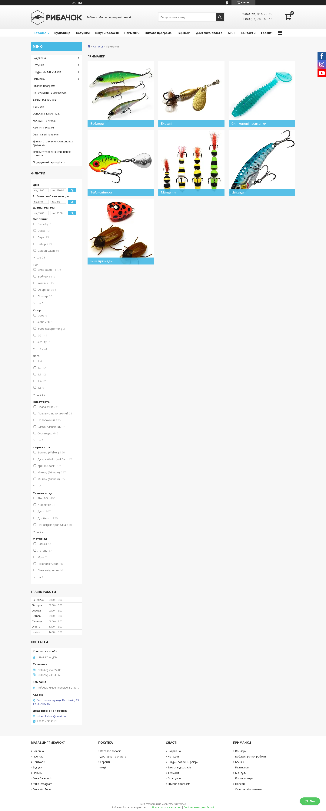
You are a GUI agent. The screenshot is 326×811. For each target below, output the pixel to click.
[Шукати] (220, 17)
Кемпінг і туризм (43, 127)
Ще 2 (40, 440)
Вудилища (62, 33)
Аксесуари (174, 778)
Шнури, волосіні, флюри (183, 762)
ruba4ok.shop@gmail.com (52, 716)
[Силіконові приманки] (262, 94)
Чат (312, 801)
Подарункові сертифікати (49, 162)
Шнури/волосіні (107, 33)
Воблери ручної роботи (250, 756)
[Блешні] (191, 94)
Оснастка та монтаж (46, 113)
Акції (231, 33)
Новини (37, 773)
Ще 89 (40, 394)
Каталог (40, 33)
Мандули (240, 773)
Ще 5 (40, 303)
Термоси (183, 33)
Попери (240, 784)
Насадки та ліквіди (44, 120)
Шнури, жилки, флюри (47, 72)
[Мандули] (191, 163)
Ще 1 (40, 577)
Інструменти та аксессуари (50, 92)
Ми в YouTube (42, 789)
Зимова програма (158, 33)
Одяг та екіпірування (46, 134)
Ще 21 (40, 257)
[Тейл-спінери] (121, 163)
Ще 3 (40, 485)
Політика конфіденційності (199, 807)
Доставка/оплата (209, 33)
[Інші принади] (121, 231)
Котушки (83, 33)
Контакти (248, 33)
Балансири (242, 767)
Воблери (240, 751)
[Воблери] (121, 94)
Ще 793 (41, 348)
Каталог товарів (110, 751)
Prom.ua (181, 804)
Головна (38, 751)
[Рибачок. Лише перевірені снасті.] (56, 17)
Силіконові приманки (248, 789)
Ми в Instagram (42, 784)
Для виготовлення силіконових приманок (53, 143)
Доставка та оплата (113, 756)
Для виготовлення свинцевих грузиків (52, 153)
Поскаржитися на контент (166, 807)
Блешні (239, 762)
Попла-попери (244, 778)
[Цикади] (262, 163)
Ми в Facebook (42, 778)
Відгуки (37, 767)
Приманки (131, 33)
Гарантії (267, 33)
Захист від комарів (45, 99)
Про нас (38, 756)
